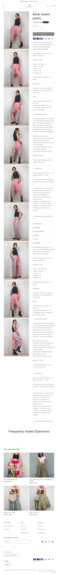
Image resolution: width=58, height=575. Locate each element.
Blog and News (25, 532)
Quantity (35, 25)
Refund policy (26, 569)
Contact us (24, 529)
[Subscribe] (29, 541)
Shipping (40, 526)
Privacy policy (34, 569)
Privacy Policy (41, 532)
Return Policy (41, 529)
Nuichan (10, 569)
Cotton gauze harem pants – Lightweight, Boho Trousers (41, 480)
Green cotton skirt (34, 512)
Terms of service (42, 569)
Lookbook (6, 529)
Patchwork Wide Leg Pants (10, 479)
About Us (23, 526)
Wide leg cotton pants (9, 512)
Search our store (8, 526)
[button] (3, 5)
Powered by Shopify (17, 569)
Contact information (43, 571)
